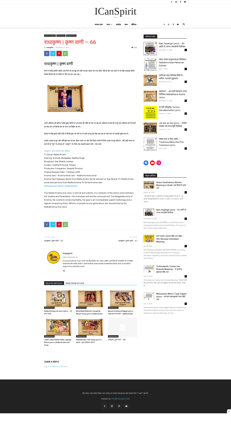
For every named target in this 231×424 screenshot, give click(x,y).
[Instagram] (176, 2)
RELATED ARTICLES (54, 283)
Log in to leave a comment (55, 366)
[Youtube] (185, 2)
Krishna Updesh (57, 32)
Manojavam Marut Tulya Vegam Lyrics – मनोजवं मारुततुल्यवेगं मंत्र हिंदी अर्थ (171, 297)
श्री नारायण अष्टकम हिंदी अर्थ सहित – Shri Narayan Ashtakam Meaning (170, 239)
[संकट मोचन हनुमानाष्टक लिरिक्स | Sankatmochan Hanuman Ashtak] (150, 64)
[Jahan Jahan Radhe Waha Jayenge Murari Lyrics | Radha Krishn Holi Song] (58, 327)
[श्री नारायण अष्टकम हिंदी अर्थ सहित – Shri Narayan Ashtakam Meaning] (149, 238)
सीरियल (133, 24)
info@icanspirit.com (121, 398)
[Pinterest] (180, 2)
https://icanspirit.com (70, 257)
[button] (183, 24)
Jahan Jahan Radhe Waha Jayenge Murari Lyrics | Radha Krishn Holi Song (57, 342)
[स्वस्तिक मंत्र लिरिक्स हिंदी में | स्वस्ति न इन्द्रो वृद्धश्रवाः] (150, 80)
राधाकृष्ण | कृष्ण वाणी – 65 (53, 241)
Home (46, 32)
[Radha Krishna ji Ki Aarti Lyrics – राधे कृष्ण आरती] (58, 299)
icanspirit (50, 47)
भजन (108, 24)
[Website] (65, 271)
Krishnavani (61, 36)
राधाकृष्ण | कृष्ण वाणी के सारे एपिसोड (57, 151)
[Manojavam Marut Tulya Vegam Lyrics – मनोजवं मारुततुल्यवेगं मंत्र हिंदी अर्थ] (149, 296)
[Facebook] (172, 2)
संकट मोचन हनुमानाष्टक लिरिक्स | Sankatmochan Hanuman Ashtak (172, 62)
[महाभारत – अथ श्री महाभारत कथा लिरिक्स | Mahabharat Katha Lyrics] (150, 96)
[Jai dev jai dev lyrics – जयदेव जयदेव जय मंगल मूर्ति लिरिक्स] (150, 128)
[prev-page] (45, 350)
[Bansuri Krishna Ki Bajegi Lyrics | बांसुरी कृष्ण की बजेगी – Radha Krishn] (122, 299)
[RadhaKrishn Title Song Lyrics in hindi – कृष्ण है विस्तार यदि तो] (90, 327)
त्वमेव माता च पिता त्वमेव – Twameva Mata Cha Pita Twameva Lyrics (171, 142)
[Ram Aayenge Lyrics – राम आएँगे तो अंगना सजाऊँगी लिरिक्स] (150, 48)
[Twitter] (53, 53)
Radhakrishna (71, 36)
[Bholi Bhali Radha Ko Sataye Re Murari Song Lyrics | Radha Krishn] (90, 299)
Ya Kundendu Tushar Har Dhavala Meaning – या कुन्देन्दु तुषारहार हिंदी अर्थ (169, 269)
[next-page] (50, 350)
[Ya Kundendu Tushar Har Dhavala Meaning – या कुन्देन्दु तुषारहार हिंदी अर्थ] (149, 268)
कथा (126, 24)
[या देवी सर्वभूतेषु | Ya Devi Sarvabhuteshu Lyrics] (150, 112)
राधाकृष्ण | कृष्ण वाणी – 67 (127, 241)
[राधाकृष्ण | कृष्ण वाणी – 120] (122, 327)
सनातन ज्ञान (99, 24)
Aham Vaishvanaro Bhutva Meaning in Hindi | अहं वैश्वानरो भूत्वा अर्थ (171, 185)
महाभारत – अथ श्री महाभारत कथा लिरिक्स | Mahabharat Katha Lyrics (173, 94)
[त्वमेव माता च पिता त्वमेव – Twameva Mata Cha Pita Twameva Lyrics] (150, 144)
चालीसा (118, 24)
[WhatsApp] (65, 53)
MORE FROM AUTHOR (75, 283)
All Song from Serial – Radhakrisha (61, 186)
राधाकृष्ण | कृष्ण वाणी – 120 (116, 340)
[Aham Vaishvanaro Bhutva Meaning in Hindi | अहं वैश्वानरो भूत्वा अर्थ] (149, 184)
